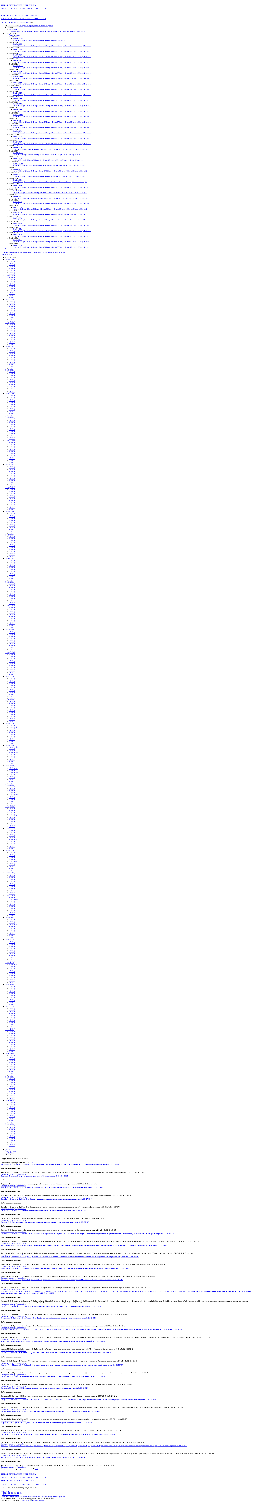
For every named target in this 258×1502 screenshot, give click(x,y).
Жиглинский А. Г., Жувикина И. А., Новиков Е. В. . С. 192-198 (82, 1245)
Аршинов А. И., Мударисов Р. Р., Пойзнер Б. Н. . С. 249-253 (60, 1365)
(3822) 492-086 (20, 1493)
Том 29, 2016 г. (18, 93)
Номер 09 (68, 46)
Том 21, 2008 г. (18, 136)
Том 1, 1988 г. (17, 245)
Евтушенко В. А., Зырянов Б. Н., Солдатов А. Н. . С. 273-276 (45, 1423)
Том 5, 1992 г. (17, 223)
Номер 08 (62, 40)
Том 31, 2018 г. (18, 82)
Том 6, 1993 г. (17, 218)
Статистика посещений (10, 1495)
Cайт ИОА (5, 22)
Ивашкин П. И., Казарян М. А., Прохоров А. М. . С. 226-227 (49, 1306)
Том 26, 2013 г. (18, 109)
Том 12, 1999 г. (18, 185)
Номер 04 (36, 40)
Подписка (49, 26)
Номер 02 (22, 40)
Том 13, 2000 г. (18, 180)
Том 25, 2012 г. (18, 115)
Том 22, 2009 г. (18, 131)
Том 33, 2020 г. (18, 71)
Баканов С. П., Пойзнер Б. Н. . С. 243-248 (54, 1352)
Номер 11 (81, 46)
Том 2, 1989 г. (17, 240)
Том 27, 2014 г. (18, 104)
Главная (7, 1149)
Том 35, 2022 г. (18, 60)
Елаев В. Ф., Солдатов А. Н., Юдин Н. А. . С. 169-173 (44, 1199)
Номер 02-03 (23, 149)
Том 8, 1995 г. (17, 207)
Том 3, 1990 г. (17, 234)
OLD (29, 22)
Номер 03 (29, 40)
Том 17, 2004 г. (18, 158)
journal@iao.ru (5, 1491)
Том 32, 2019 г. (18, 77)
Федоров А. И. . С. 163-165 (33, 1176)
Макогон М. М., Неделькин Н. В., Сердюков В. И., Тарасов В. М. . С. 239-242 (51, 1341)
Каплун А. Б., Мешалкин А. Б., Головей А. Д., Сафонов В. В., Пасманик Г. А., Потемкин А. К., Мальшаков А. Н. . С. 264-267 (77, 1399)
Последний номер (25, 26)
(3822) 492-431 (7, 1493)
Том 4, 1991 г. (17, 229)
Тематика (43, 26)
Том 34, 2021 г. (18, 66)
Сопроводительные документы (41, 31)
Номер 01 (16, 40)
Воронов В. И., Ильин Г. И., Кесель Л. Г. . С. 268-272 (49, 1411)
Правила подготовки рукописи (19, 31)
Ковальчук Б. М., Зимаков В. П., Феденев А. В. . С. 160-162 (58, 1164)
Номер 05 (42, 40)
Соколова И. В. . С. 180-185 (43, 1222)
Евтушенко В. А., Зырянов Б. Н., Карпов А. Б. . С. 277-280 (57, 1434)
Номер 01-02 (17, 154)
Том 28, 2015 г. (18, 98)
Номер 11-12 (82, 214)
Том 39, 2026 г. (18, 38)
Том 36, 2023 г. (18, 55)
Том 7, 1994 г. (17, 213)
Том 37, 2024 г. (18, 49)
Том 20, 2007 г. (18, 142)
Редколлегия (35, 26)
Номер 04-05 (37, 198)
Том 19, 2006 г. (18, 147)
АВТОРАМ (13, 29)
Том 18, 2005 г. (18, 153)
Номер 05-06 (39, 154)
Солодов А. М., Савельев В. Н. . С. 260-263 (43, 1388)
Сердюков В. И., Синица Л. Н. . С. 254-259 (51, 1376)
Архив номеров (14, 35)
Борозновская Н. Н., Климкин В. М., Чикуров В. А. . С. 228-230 (47, 1318)
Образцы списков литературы (62, 31)
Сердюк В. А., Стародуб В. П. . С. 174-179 (42, 1210)
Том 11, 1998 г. (18, 191)
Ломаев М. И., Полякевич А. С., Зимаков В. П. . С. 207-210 (63, 1268)
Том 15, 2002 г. (18, 169)
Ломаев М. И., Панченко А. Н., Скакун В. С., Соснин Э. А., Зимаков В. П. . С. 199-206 (68, 1257)
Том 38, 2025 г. (18, 44)
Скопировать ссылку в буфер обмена (13, 1174)
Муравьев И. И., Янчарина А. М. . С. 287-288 (41, 1457)
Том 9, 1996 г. (17, 202)
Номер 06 (49, 40)
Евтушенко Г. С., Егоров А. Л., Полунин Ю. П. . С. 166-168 (50, 1187)
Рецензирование (10, 249)
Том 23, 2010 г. (18, 125)
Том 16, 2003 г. (18, 164)
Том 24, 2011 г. (18, 120)
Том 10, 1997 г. (18, 196)
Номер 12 (88, 46)
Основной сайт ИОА (16, 22)
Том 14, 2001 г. (18, 174)
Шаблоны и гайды (78, 31)
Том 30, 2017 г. (18, 87)
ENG (25, 22)
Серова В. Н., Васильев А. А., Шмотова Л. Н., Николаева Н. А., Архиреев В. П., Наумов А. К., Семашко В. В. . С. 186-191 (86, 1234)
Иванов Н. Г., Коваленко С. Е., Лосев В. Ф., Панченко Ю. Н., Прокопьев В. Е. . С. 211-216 (60, 1280)
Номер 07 (55, 40)
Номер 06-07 (50, 176)
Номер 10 (75, 46)
